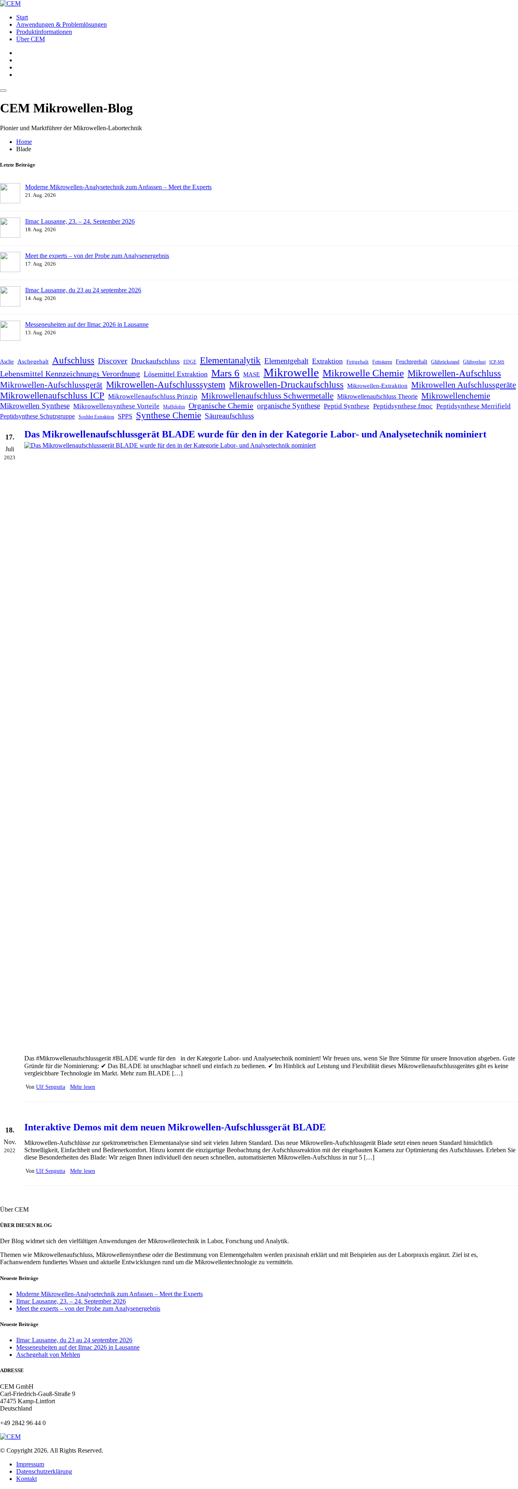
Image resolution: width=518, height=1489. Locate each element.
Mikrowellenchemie (455, 395)
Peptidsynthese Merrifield (473, 406)
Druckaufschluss (155, 361)
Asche (7, 362)
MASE (251, 374)
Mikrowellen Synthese (35, 405)
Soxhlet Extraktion (96, 417)
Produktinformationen (44, 31)
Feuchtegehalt (411, 362)
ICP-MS (496, 362)
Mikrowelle (291, 372)
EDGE (189, 362)
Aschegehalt (33, 361)
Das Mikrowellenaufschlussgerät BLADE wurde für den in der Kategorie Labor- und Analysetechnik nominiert (255, 434)
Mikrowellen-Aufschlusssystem (165, 384)
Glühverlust (474, 362)
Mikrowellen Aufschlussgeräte (463, 384)
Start (22, 17)
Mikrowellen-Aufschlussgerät (51, 385)
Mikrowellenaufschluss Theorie (377, 396)
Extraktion (327, 361)
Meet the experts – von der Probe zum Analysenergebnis (97, 255)
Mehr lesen (82, 1086)
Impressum (30, 1464)
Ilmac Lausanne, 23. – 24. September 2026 (80, 221)
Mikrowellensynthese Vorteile (116, 406)
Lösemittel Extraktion (176, 374)
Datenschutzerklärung (44, 1471)
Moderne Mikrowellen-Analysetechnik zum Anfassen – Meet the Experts (118, 187)
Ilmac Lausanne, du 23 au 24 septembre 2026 (83, 290)
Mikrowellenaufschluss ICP (52, 395)
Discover (112, 361)
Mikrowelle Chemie (363, 372)
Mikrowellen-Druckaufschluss (286, 384)
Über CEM (30, 39)
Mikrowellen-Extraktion (377, 385)
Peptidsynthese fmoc (403, 406)
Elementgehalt (286, 361)
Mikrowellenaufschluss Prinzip (152, 396)
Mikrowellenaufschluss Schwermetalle (267, 395)
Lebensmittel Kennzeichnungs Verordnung (70, 373)
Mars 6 (225, 372)
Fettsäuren (382, 362)
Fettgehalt (357, 362)
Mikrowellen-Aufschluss (454, 373)
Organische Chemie (221, 405)
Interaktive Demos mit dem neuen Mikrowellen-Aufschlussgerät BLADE (175, 1127)
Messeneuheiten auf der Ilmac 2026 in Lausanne (87, 324)
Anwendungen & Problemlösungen (61, 24)
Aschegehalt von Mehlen (48, 1354)
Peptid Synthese (346, 406)
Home (24, 141)
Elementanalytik (230, 360)
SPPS (125, 416)
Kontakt (26, 1478)
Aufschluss (73, 360)
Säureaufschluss (229, 416)
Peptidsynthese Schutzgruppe (37, 416)
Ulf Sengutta (50, 1086)
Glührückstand (445, 362)
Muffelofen (174, 407)
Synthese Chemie (168, 415)
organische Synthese (288, 405)
